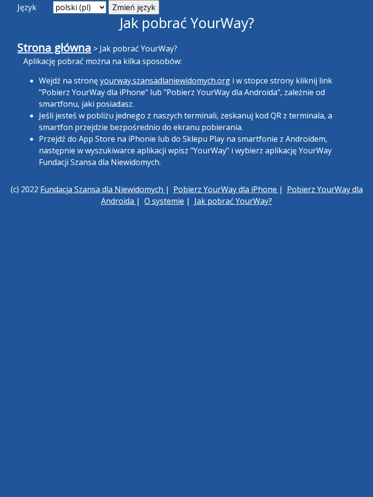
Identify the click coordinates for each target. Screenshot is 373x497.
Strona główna (54, 47)
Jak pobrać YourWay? (233, 201)
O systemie (164, 201)
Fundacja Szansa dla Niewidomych (102, 189)
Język (26, 7)
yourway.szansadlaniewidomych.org (165, 80)
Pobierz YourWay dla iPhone (226, 189)
